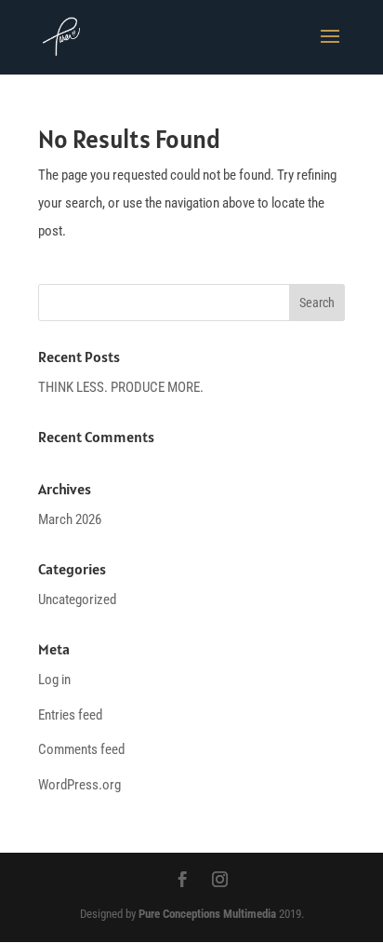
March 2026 (69, 519)
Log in (54, 679)
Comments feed (81, 749)
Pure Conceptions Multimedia (207, 914)
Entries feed (70, 715)
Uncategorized (77, 599)
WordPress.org (79, 784)
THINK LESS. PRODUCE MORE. (121, 387)
